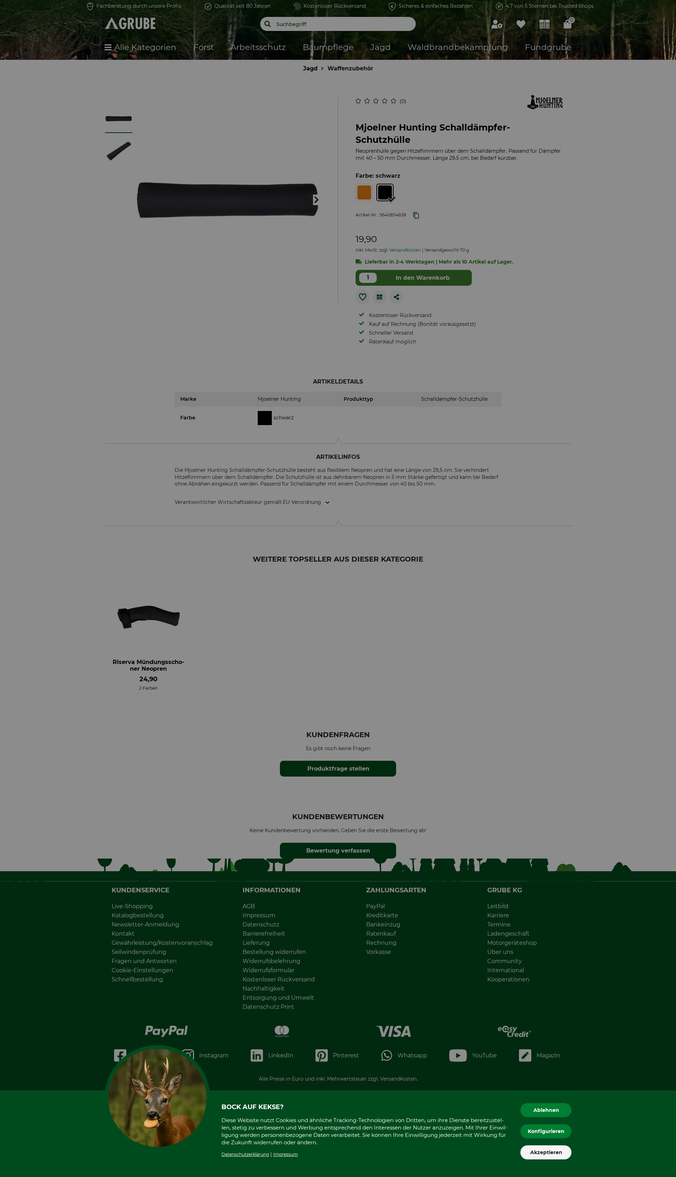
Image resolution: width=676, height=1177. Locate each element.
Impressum (285, 1154)
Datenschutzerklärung (245, 1154)
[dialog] (338, 588)
